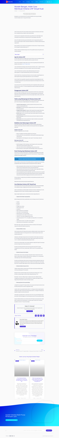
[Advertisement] (29, 25)
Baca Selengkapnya (22, 326)
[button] (36, 316)
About (23, 1)
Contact (37, 1)
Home (20, 1)
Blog (32, 1)
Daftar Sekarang (29, 311)
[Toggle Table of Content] (43, 54)
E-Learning (27, 1)
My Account (41, 1)
